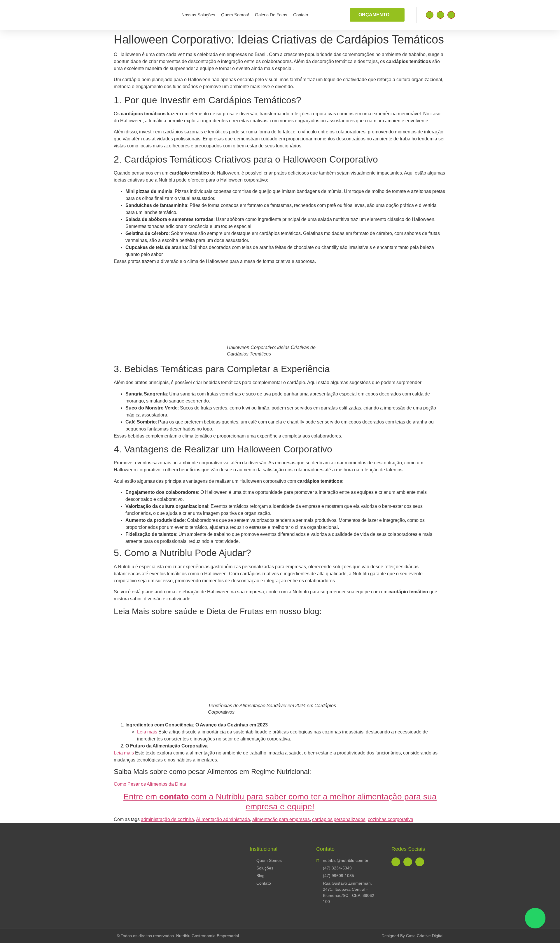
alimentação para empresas (281, 819)
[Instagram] (440, 15)
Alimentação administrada (223, 819)
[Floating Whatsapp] (535, 918)
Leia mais (147, 731)
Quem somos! (235, 14)
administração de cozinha (167, 819)
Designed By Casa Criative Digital (412, 935)
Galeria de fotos (271, 14)
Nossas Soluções (198, 14)
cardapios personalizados (338, 819)
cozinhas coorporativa (390, 819)
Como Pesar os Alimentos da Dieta (150, 784)
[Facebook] (429, 15)
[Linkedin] (451, 15)
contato (300, 14)
